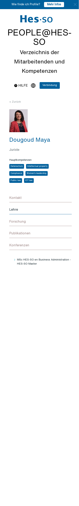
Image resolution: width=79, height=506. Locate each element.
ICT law (29, 180)
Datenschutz (17, 166)
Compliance (16, 173)
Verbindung (49, 85)
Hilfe (23, 85)
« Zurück (15, 102)
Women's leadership (36, 173)
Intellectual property (37, 166)
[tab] (40, 198)
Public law (16, 180)
